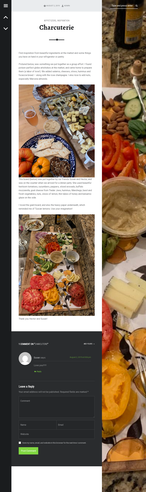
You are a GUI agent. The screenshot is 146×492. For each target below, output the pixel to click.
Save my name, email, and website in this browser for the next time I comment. (54, 443)
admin (67, 6)
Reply (39, 371)
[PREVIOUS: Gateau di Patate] (5, 28)
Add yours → (89, 344)
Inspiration (63, 20)
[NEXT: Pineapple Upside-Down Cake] (5, 17)
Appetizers (50, 20)
